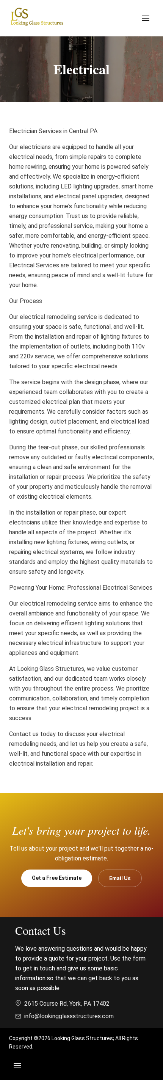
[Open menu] (145, 18)
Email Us (120, 878)
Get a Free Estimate (57, 878)
